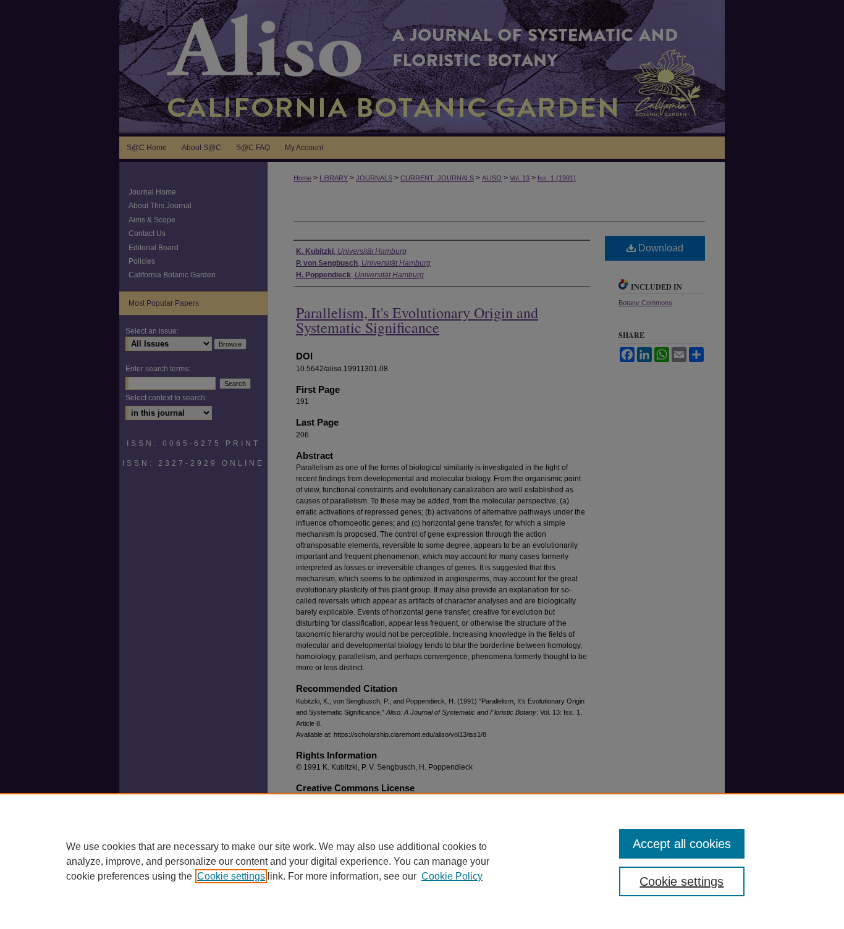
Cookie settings (231, 876)
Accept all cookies (682, 844)
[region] (422, 861)
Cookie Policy (452, 876)
